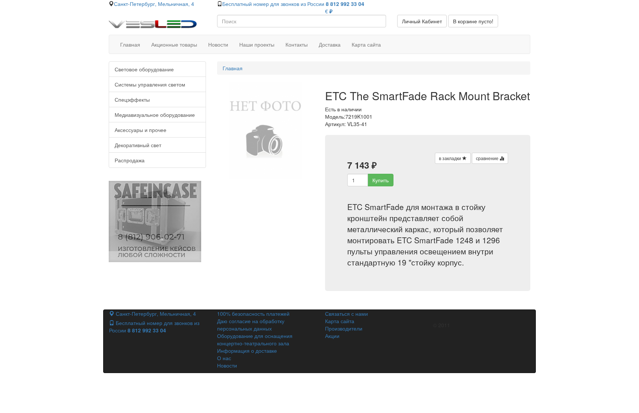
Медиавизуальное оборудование (155, 114)
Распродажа (130, 160)
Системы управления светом (150, 84)
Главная (130, 44)
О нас (224, 358)
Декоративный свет (138, 145)
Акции (332, 335)
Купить (380, 180)
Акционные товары (174, 44)
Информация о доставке (247, 350)
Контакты (296, 44)
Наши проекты (256, 44)
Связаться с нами (346, 313)
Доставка (330, 44)
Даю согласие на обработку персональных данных (250, 324)
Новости (218, 44)
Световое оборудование (144, 69)
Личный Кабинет (422, 21)
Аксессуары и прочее (140, 129)
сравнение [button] (488, 158)
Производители (343, 328)
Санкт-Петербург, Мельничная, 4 (154, 3)
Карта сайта (366, 44)
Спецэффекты (132, 99)
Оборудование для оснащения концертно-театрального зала (255, 339)
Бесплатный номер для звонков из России (293, 3)
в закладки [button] (450, 158)
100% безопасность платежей (253, 313)
